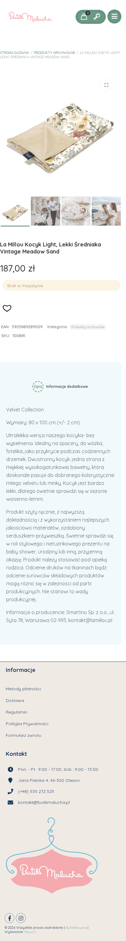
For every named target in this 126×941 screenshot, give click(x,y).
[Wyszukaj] (97, 17)
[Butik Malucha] (30, 16)
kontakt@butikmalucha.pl (44, 802)
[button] (106, 85)
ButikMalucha (76, 928)
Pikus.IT (30, 932)
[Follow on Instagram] (21, 918)
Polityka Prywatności (27, 723)
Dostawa (15, 700)
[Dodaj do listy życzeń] (7, 308)
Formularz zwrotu (23, 735)
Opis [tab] (38, 386)
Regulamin (16, 712)
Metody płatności (23, 689)
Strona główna (14, 53)
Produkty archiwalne (54, 53)
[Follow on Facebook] (9, 918)
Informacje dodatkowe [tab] (67, 386)
